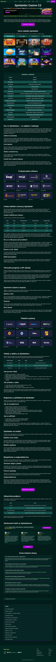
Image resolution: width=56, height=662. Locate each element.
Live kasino (21, 36)
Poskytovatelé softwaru (9, 615)
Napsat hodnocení (47, 527)
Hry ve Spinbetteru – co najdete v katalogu (12, 613)
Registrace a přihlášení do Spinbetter (11, 628)
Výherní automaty (46, 36)
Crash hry (33, 36)
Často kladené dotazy (9, 639)
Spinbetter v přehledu (9, 611)
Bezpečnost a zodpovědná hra (10, 632)
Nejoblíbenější (9, 36)
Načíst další (28, 546)
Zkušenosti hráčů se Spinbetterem (11, 637)
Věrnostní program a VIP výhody (11, 619)
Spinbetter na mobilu (8, 630)
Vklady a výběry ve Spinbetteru (10, 626)
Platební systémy (8, 624)
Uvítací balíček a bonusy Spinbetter (11, 617)
